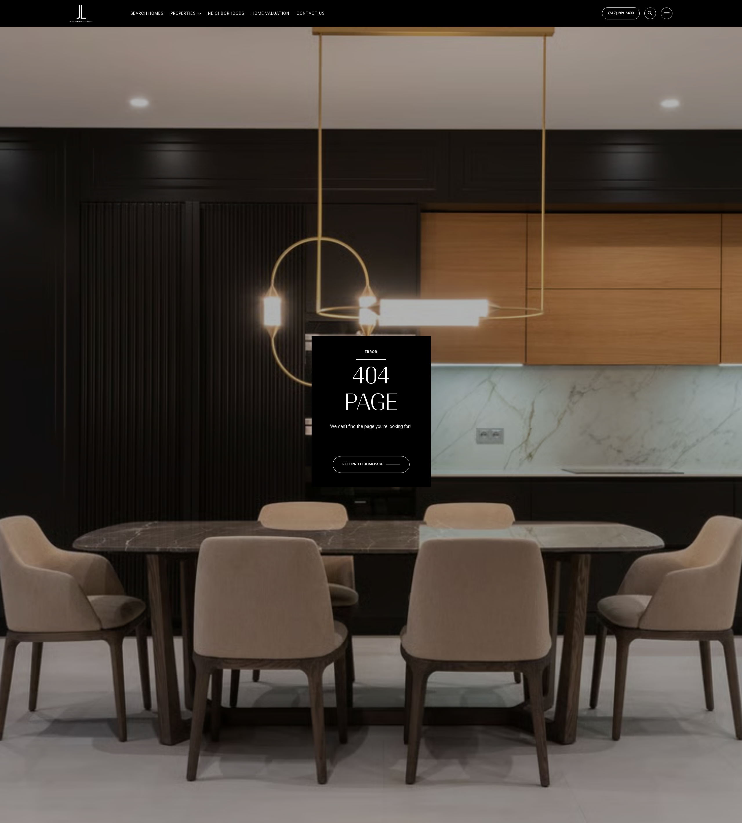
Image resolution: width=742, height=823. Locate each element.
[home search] (650, 13)
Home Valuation (270, 13)
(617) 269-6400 (621, 13)
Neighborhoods (226, 13)
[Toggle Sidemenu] (666, 13)
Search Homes (146, 13)
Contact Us (311, 13)
